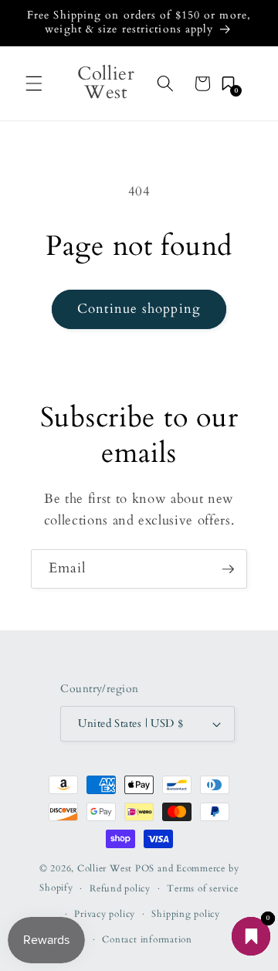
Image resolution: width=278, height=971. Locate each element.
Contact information (147, 939)
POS (144, 868)
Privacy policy (104, 914)
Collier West (104, 868)
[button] (34, 83)
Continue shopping (139, 308)
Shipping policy (185, 914)
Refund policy (120, 888)
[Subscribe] (227, 569)
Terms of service (202, 888)
